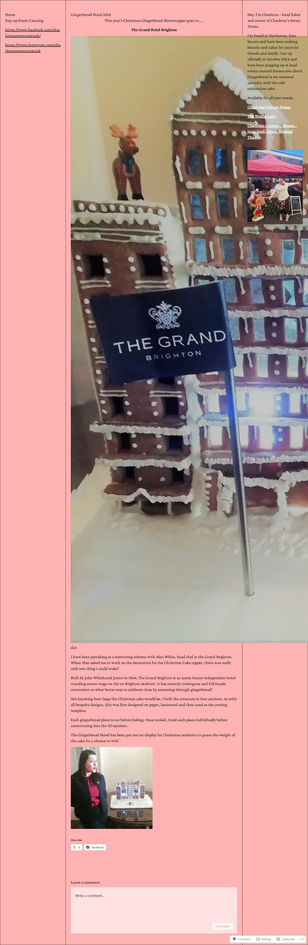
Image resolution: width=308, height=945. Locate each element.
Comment (222, 926)
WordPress (282, 230)
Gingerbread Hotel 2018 (91, 14)
